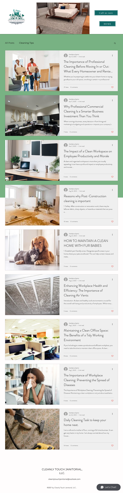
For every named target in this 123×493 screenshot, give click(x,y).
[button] (115, 43)
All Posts (9, 43)
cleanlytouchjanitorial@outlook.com (64, 479)
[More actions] (113, 55)
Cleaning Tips (26, 43)
